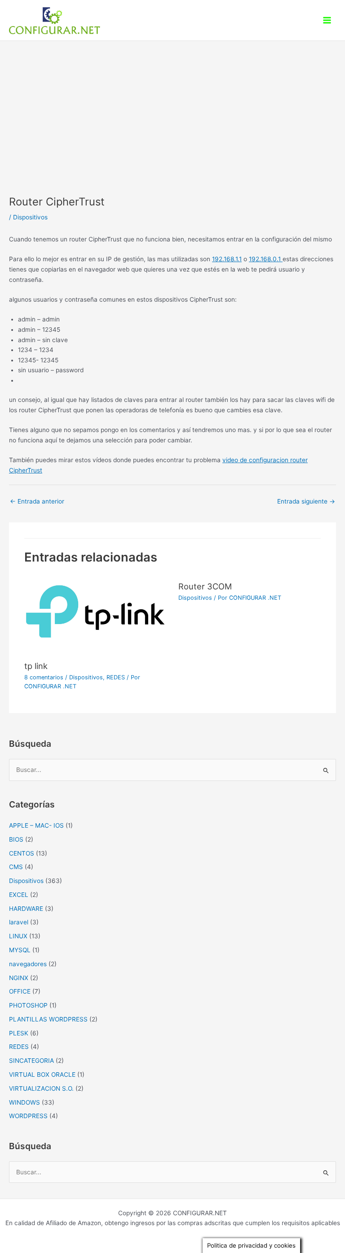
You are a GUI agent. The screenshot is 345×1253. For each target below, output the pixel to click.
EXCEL (18, 894)
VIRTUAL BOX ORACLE (42, 1074)
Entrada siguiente (306, 501)
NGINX (18, 977)
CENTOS (21, 853)
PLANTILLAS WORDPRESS (48, 1019)
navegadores (28, 964)
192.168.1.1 (227, 259)
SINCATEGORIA (31, 1060)
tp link (36, 666)
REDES (115, 677)
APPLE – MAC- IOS (36, 825)
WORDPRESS (28, 1115)
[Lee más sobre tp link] (95, 615)
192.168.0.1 (266, 259)
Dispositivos (30, 217)
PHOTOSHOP (28, 1005)
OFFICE (20, 991)
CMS (16, 866)
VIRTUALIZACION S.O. (41, 1088)
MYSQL (20, 950)
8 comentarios (43, 677)
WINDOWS (24, 1102)
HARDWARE (26, 908)
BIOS (16, 839)
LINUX (18, 936)
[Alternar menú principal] (327, 20)
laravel (18, 922)
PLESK (18, 1033)
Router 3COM (205, 586)
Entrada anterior (37, 501)
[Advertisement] (172, 108)
